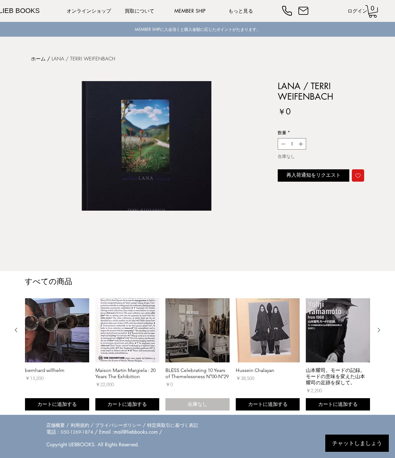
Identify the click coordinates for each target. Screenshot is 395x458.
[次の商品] (379, 330)
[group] (197, 354)
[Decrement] (282, 143)
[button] (372, 11)
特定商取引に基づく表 (170, 425)
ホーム (38, 59)
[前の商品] (16, 330)
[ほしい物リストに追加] (358, 175)
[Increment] (301, 143)
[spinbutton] (291, 143)
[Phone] (287, 11)
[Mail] (303, 11)
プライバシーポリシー (118, 425)
